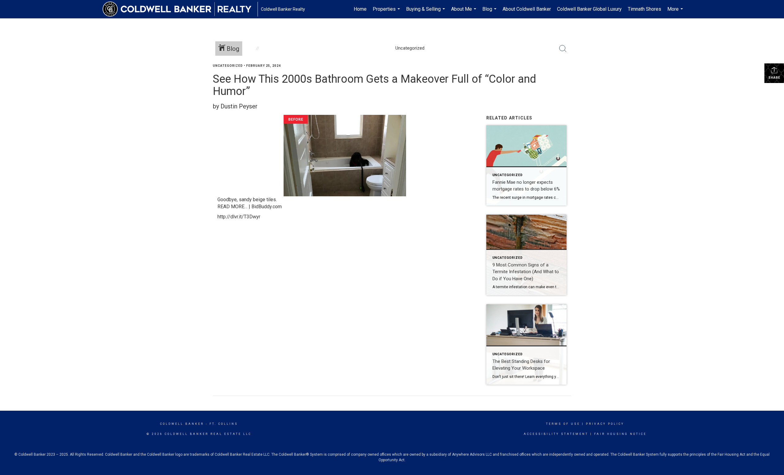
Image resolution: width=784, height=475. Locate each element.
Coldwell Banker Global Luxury (589, 9)
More (675, 12)
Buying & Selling (426, 12)
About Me (464, 12)
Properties (387, 12)
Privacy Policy (605, 423)
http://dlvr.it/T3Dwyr (238, 217)
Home (360, 9)
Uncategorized (228, 65)
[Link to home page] (180, 9)
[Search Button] (563, 48)
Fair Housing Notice (620, 433)
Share (774, 77)
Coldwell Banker (182, 423)
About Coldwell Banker (527, 9)
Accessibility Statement (556, 433)
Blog (490, 12)
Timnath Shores (644, 9)
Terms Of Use (563, 423)
